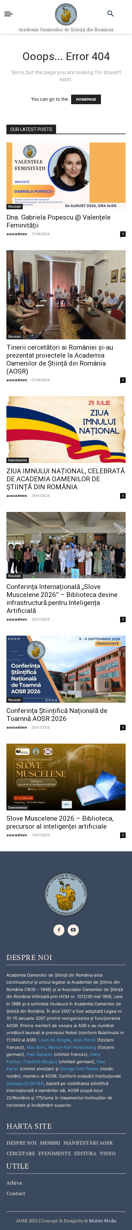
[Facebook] (59, 930)
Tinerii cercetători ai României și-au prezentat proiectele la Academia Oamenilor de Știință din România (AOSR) (59, 359)
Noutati (14, 206)
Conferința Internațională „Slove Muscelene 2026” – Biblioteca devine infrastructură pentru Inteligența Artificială (62, 599)
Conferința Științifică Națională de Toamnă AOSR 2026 (56, 715)
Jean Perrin (85, 1039)
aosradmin (16, 233)
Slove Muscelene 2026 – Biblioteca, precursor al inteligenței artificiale (59, 822)
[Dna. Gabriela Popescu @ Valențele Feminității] (66, 176)
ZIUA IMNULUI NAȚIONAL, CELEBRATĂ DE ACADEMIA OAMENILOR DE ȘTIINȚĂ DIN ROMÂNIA (65, 479)
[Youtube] (73, 930)
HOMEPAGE (86, 99)
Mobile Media (102, 1221)
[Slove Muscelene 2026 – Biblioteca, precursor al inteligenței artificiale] (66, 777)
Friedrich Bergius (40, 1061)
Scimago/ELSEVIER (25, 1083)
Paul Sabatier (40, 1054)
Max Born (36, 1047)
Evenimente (17, 460)
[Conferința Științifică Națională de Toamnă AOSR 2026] (66, 669)
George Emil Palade (79, 1068)
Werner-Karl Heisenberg (72, 1047)
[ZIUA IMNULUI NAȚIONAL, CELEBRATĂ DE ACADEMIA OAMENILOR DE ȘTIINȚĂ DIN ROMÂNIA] (66, 429)
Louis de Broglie (54, 1039)
